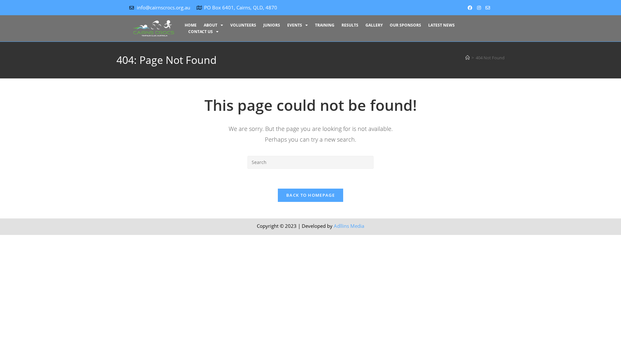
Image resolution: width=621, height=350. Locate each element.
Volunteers (243, 25)
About (210, 25)
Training (324, 25)
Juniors (271, 25)
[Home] (467, 58)
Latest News (441, 25)
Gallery (374, 25)
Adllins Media (349, 226)
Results (350, 25)
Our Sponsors (405, 25)
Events (294, 25)
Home (191, 25)
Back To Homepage (310, 195)
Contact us (200, 31)
